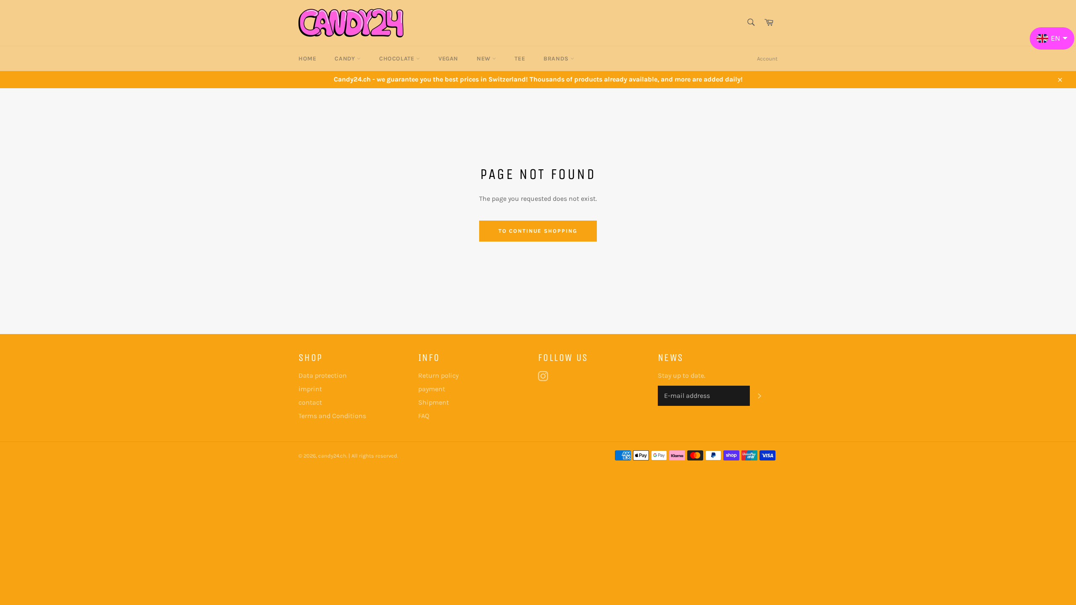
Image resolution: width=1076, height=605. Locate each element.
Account (767, 58)
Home (307, 58)
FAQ (423, 416)
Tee (519, 58)
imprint (310, 389)
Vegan (448, 58)
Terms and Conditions (332, 416)
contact (310, 402)
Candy (346, 58)
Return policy (438, 375)
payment (431, 389)
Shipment (433, 402)
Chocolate (397, 58)
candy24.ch (332, 455)
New (484, 58)
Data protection (322, 375)
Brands (556, 58)
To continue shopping (538, 231)
